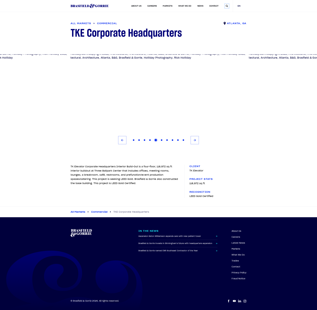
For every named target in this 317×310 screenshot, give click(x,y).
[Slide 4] (150, 140)
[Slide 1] (133, 140)
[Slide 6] (161, 140)
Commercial (99, 211)
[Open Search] (227, 6)
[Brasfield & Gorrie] (90, 6)
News (200, 6)
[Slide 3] (144, 140)
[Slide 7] (167, 140)
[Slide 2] (139, 140)
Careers (152, 6)
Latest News (238, 243)
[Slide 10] (183, 140)
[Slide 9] (178, 140)
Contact (214, 6)
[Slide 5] (156, 140)
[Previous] (122, 140)
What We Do (184, 6)
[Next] (195, 140)
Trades (235, 260)
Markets (167, 6)
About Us (136, 6)
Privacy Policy (239, 272)
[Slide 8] (172, 140)
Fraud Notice (238, 278)
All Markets (78, 211)
